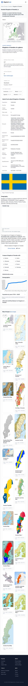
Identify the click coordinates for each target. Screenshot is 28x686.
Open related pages (8, 75)
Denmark (3, 203)
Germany (8, 203)
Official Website (11, 248)
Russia (23, 202)
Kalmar (13, 240)
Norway (15, 203)
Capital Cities (4, 664)
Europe (6, 6)
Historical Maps (18, 664)
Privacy (16, 674)
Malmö (9, 238)
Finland (16, 202)
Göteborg (3, 241)
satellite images (17, 231)
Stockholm (6, 83)
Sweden (10, 6)
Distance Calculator (5, 670)
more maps (13, 311)
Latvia (6, 202)
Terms (16, 672)
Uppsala (24, 238)
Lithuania (11, 202)
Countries (3, 661)
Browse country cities (14, 55)
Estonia (3, 202)
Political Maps (18, 662)
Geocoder (3, 672)
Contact (16, 676)
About (16, 670)
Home (2, 6)
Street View (3, 674)
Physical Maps (18, 661)
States (2, 662)
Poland (20, 202)
